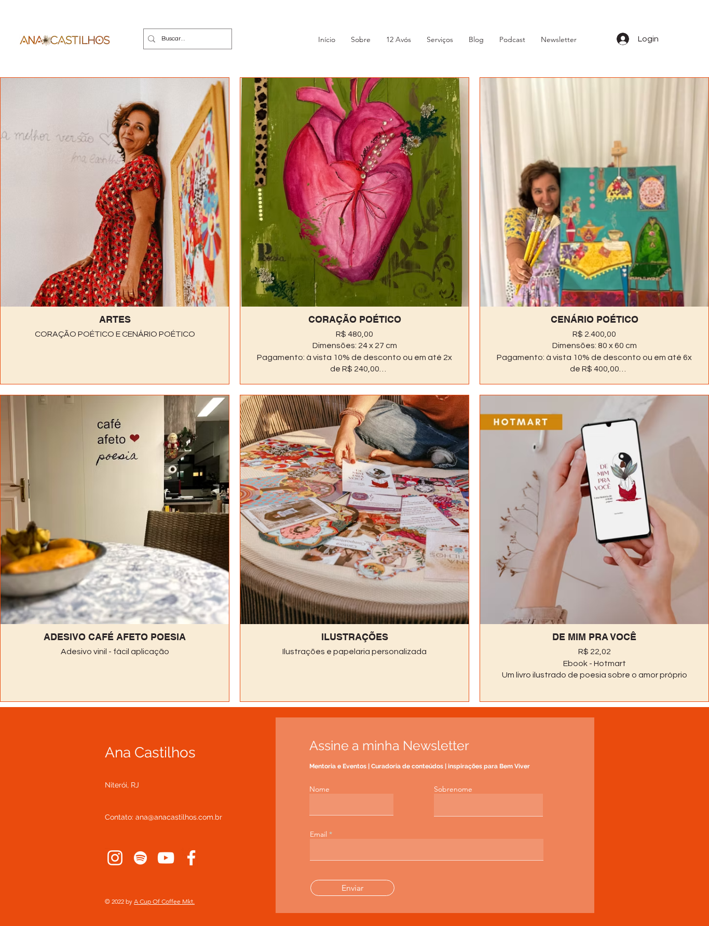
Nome (319, 789)
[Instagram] (115, 858)
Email (318, 834)
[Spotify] (140, 858)
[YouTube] (166, 858)
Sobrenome (453, 789)
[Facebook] (191, 858)
